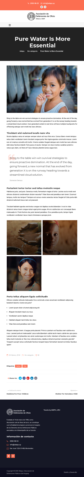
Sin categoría (29, 355)
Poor (25, 366)
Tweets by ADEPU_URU (52, 410)
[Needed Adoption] (21, 272)
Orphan (18, 366)
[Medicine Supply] (57, 236)
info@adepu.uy (15, 445)
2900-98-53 (14, 441)
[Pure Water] (21, 236)
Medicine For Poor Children (17, 394)
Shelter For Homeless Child (66, 394)
